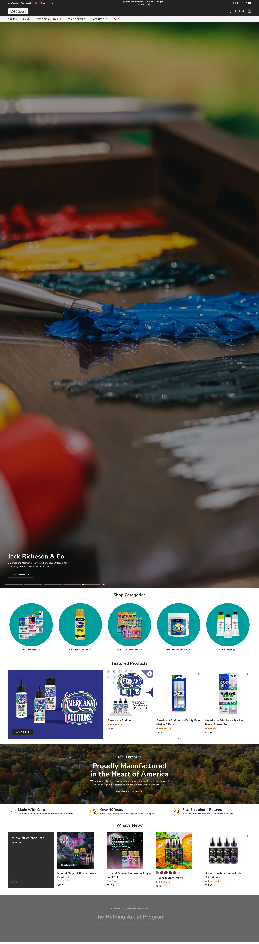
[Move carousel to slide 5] (91, 584)
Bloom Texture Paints (169, 878)
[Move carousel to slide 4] (72, 584)
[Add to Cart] (149, 673)
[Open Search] (229, 11)
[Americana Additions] (130, 693)
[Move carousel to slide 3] (53, 584)
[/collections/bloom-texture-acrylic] (129, 305)
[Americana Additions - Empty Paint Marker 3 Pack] (179, 693)
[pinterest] (238, 3)
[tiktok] (245, 3)
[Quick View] (149, 679)
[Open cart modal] (249, 11)
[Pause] (104, 584)
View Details (143, 5)
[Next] (251, 702)
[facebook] (234, 3)
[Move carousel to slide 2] (33, 584)
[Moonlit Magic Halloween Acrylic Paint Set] (75, 850)
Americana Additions (120, 720)
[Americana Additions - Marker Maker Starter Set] (228, 693)
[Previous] (107, 702)
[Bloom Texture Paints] (174, 850)
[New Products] (14, 881)
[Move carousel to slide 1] (14, 584)
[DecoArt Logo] (18, 11)
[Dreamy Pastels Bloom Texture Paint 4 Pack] (223, 850)
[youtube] (249, 3)
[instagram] (242, 3)
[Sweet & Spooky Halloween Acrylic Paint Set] (125, 850)
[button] (240, 11)
